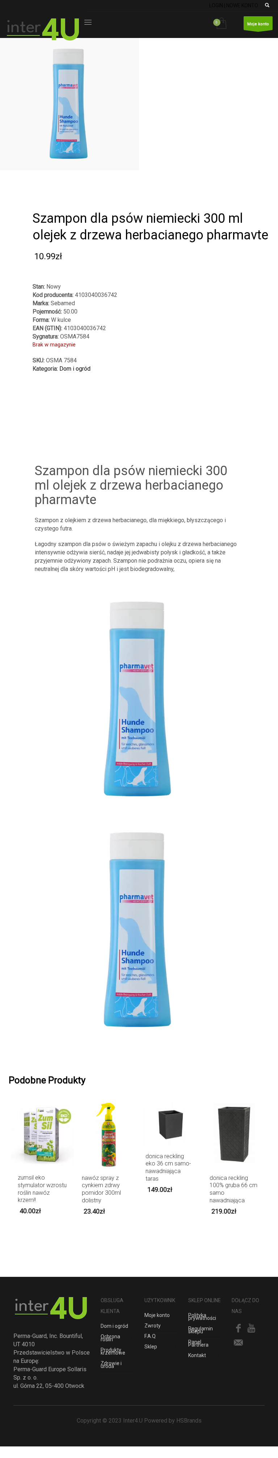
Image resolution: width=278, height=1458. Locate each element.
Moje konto (258, 24)
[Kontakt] (238, 1342)
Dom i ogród (74, 368)
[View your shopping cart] (222, 24)
